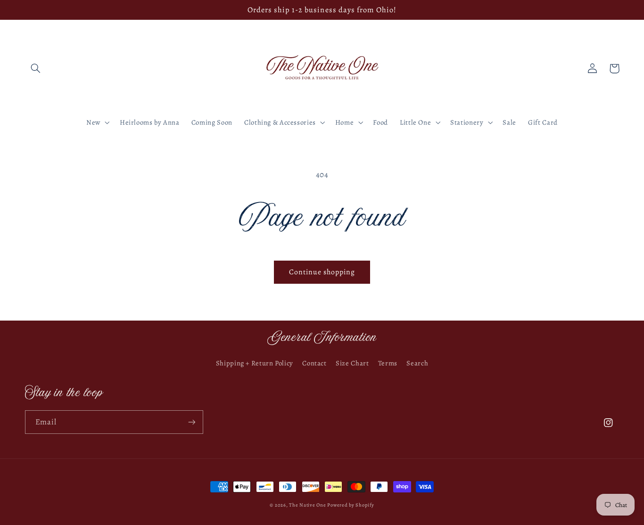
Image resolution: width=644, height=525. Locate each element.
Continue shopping (322, 272)
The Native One (308, 504)
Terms (387, 363)
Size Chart (352, 363)
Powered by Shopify (350, 504)
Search (417, 363)
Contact (314, 363)
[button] (36, 68)
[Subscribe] (191, 421)
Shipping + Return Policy (254, 363)
